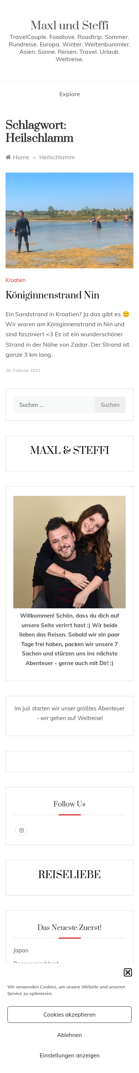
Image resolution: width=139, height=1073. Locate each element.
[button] (128, 972)
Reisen (56, 634)
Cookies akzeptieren (69, 1014)
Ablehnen (69, 1034)
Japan (21, 950)
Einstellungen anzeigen (70, 1055)
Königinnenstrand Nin (52, 295)
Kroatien (16, 280)
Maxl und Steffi (69, 26)
